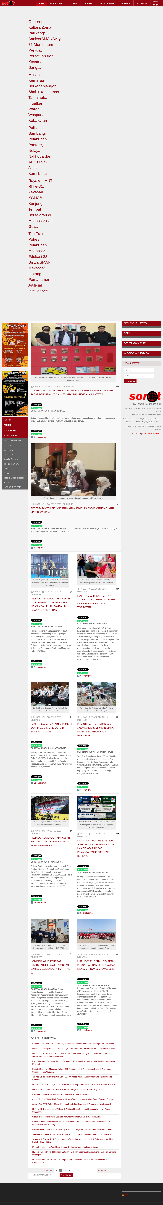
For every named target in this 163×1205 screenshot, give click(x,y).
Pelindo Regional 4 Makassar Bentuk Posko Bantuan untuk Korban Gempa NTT (50, 841)
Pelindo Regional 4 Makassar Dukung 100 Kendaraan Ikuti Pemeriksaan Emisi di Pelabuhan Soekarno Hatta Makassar (71, 1070)
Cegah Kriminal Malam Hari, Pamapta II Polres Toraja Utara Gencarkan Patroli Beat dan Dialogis (73, 1099)
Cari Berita (66, 1175)
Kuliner (6, 469)
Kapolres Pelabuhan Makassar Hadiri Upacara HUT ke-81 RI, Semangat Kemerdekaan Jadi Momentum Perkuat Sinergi (71, 1123)
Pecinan (7, 473)
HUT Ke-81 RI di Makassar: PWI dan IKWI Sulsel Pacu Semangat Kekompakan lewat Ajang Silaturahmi (71, 1110)
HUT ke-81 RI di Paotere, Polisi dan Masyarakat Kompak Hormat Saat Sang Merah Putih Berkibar (73, 1085)
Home (41, 3)
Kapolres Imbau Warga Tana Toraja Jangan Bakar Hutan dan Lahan (60, 1094)
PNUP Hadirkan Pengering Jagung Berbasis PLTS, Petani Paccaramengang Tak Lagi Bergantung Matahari (73, 1062)
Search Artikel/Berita (12, 441)
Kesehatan (8, 455)
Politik (74, 3)
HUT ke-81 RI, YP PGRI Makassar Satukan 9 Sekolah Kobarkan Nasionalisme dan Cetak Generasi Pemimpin (74, 1153)
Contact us (142, 3)
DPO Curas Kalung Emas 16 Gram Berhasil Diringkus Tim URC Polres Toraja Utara (67, 1089)
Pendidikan (8, 445)
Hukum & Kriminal (106, 3)
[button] (117, 386)
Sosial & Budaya (10, 459)
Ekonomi (88, 3)
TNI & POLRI (125, 3)
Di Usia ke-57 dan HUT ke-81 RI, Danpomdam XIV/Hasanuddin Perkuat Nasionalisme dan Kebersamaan (70, 1161)
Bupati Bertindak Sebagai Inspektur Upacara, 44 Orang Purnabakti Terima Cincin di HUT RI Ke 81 (73, 1129)
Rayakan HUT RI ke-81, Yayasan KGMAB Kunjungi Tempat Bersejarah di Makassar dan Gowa (40, 203)
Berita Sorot (56, 3)
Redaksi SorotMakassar (13, 478)
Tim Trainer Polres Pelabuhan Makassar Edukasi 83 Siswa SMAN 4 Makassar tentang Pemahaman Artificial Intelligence (41, 262)
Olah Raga (8, 450)
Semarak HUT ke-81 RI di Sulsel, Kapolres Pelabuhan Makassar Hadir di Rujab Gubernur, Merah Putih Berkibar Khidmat (73, 1140)
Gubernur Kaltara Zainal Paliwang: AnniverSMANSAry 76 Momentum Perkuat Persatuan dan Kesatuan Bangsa (44, 44)
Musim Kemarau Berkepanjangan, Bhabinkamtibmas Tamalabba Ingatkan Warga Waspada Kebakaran (43, 97)
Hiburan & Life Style (11, 464)
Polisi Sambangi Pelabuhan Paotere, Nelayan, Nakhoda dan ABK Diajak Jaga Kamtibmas (39, 150)
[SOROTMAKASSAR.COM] (13, 3)
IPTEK (6, 482)
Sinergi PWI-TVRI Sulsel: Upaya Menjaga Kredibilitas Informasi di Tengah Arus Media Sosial (71, 1104)
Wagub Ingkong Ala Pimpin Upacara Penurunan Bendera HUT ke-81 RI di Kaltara (66, 1117)
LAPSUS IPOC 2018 (12, 487)
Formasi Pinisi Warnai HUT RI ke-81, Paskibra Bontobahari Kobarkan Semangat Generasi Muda (73, 1044)
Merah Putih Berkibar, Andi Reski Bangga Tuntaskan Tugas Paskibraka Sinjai (65, 1147)
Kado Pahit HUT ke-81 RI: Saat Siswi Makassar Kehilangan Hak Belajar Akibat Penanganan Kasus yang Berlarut (96, 848)
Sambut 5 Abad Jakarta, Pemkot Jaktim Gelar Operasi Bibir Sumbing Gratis (51, 728)
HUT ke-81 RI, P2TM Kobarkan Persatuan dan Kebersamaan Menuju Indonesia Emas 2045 (96, 965)
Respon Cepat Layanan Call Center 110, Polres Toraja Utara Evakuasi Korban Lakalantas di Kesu (73, 1049)
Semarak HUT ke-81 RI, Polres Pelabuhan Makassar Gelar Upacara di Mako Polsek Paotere (71, 1134)
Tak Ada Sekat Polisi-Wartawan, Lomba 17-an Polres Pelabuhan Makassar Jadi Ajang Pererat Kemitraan (72, 1078)
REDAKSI (136, 433)
